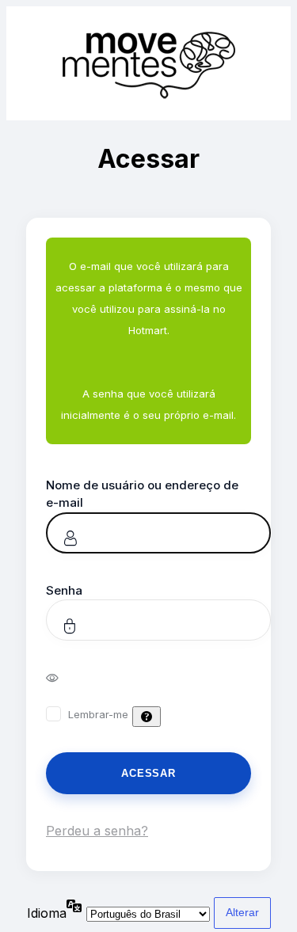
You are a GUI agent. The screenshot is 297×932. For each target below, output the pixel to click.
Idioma (47, 913)
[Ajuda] (146, 716)
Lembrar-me (98, 714)
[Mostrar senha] (63, 677)
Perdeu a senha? (97, 831)
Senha (64, 590)
